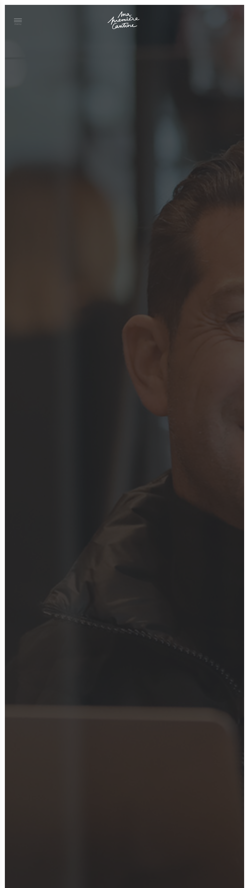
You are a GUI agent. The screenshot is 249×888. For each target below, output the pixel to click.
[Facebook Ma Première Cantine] (229, 20)
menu (17, 23)
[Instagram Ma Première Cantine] (235, 20)
